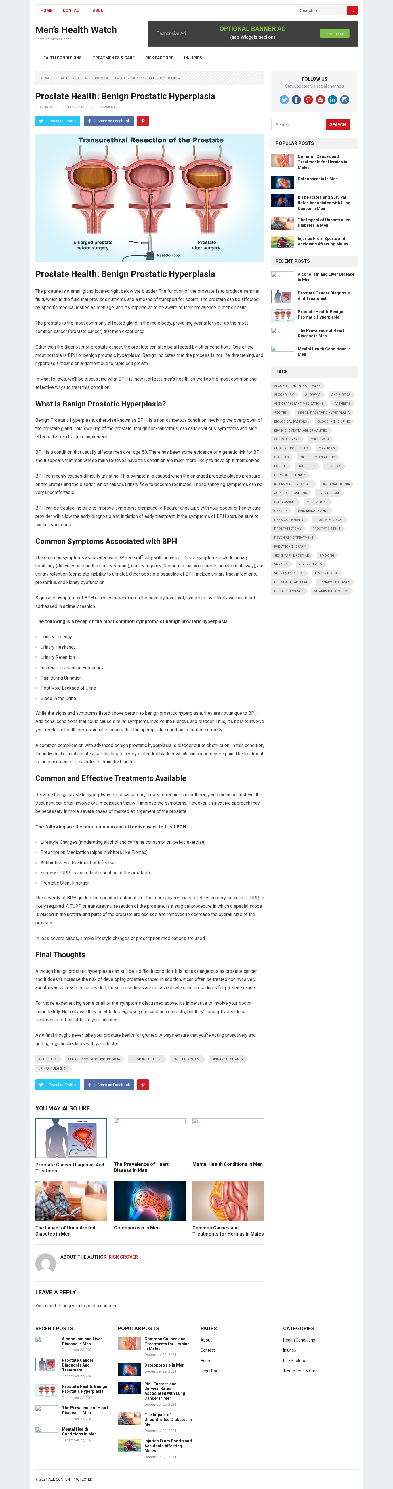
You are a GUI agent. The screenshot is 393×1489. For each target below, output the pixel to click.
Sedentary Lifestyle (291, 555)
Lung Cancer (285, 502)
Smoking (327, 555)
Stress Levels (310, 564)
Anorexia (312, 395)
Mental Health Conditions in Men (227, 1164)
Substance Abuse (289, 573)
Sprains (281, 564)
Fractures (306, 466)
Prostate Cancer (329, 520)
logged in (70, 1305)
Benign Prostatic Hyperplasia (94, 1059)
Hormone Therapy (289, 475)
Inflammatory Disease (293, 484)
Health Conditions (61, 58)
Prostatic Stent (187, 1059)
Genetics (333, 466)
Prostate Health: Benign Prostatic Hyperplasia (84, 1389)
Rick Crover (46, 107)
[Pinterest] (143, 121)
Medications (317, 502)
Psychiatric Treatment (294, 538)
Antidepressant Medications (299, 404)
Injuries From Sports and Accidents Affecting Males (168, 1446)
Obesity (280, 511)
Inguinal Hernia (336, 484)
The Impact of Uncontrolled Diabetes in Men (168, 1419)
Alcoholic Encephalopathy (297, 386)
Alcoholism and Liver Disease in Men (82, 1341)
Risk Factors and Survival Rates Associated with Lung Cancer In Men (324, 203)
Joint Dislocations (290, 493)
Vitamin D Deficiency (331, 591)
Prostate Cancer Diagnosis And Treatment (78, 1365)
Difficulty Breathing (317, 457)
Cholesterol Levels (291, 448)
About (99, 10)
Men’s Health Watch (76, 29)
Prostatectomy (288, 529)
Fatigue (280, 466)
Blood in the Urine (146, 1059)
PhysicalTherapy (289, 520)
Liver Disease (329, 493)
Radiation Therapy (290, 546)
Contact (72, 10)
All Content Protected (70, 1479)
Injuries (193, 58)
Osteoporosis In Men (137, 1228)
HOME (46, 10)
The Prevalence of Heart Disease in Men (85, 1410)
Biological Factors (290, 421)
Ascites (280, 413)
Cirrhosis (327, 448)
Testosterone (326, 573)
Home (46, 78)
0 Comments (106, 107)
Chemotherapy (287, 439)
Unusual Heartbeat (291, 582)
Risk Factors (159, 58)
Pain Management (313, 511)
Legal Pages (212, 1371)
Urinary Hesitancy (227, 1059)
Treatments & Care (113, 58)
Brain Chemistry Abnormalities (301, 430)
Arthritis (343, 404)
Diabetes (281, 457)
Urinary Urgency (52, 1068)
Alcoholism (284, 395)
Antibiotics (48, 1059)
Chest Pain (320, 439)
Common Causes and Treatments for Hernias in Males (322, 162)
